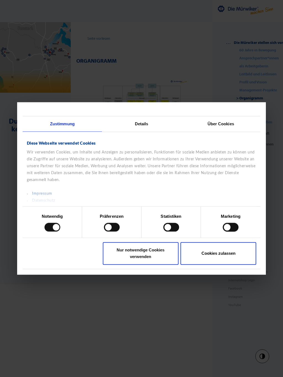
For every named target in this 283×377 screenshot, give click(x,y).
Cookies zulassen (218, 253)
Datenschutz (43, 201)
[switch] (112, 227)
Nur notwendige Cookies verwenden (140, 253)
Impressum (42, 194)
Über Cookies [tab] (221, 123)
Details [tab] (141, 123)
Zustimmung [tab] (62, 123)
